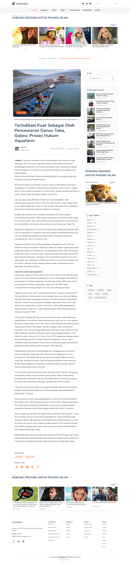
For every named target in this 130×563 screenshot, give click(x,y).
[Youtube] (90, 3)
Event (90, 252)
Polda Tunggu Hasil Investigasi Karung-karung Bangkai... (105, 143)
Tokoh (91, 236)
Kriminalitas (93, 268)
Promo (91, 255)
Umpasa (91, 290)
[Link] (38, 467)
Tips (90, 249)
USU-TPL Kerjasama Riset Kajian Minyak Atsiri (105, 135)
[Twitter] (86, 3)
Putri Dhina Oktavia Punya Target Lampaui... (105, 102)
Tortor (97, 294)
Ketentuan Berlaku (54, 534)
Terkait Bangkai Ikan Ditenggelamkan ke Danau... (103, 126)
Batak (91, 220)
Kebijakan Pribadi (53, 537)
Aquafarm (19, 457)
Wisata (91, 239)
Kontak (97, 10)
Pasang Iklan (87, 10)
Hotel (90, 245)
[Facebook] (83, 3)
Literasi (91, 226)
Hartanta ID (66, 560)
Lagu (91, 262)
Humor (91, 223)
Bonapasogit (93, 229)
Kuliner (91, 242)
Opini (90, 265)
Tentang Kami (74, 10)
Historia (91, 233)
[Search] (112, 78)
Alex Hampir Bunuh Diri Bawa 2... (104, 118)
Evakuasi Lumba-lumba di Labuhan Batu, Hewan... (105, 158)
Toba (90, 294)
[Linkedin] (27, 467)
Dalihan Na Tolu (100, 297)
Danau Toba (52, 58)
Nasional (92, 258)
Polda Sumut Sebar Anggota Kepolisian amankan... (103, 110)
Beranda (34, 10)
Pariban (105, 294)
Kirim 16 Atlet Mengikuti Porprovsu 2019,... (104, 95)
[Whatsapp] (32, 467)
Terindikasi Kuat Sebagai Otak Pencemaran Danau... (74, 58)
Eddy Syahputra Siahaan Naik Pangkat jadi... (104, 151)
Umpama (100, 290)
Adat (90, 297)
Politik (91, 271)
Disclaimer (51, 540)
